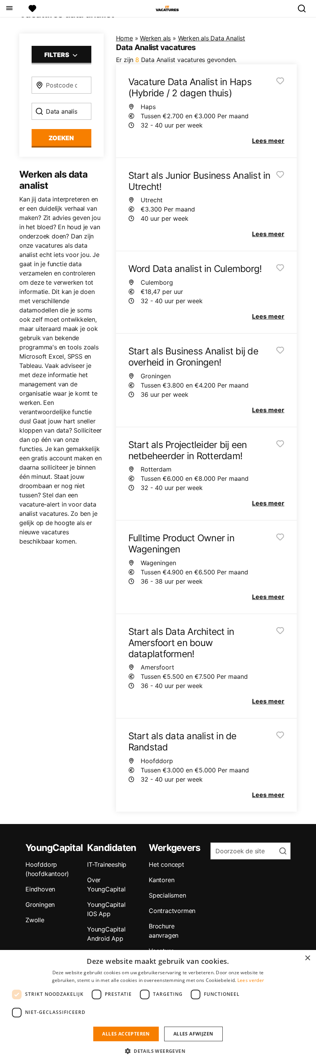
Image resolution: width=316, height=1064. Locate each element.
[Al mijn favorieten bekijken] (32, 8)
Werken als (155, 38)
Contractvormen (172, 911)
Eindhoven (40, 889)
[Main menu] (9, 8)
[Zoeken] (305, 8)
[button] (158, 1051)
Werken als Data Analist (211, 38)
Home (124, 38)
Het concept (166, 864)
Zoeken (61, 138)
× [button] (307, 958)
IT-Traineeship (106, 864)
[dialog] (158, 1007)
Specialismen (167, 895)
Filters (57, 55)
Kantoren (161, 880)
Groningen (40, 904)
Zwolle (34, 920)
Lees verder (250, 980)
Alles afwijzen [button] (193, 1033)
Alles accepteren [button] (126, 1033)
